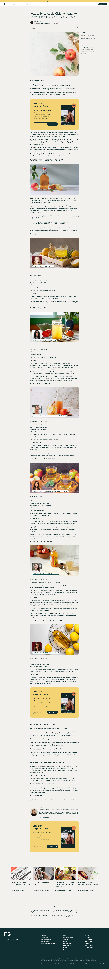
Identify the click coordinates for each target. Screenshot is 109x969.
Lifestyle (76, 915)
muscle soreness (34, 523)
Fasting (45, 915)
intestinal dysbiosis (55, 615)
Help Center (42, 963)
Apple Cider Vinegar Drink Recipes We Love (89, 38)
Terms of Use (57, 963)
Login (30, 4)
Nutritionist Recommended (44, 23)
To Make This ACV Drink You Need (87, 49)
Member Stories (88, 941)
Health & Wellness (75, 910)
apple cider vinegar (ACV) (44, 134)
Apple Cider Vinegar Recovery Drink (87, 47)
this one (44, 147)
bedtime (54, 139)
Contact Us (87, 937)
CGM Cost (65, 941)
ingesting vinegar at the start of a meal (54, 600)
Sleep (74, 913)
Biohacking (63, 915)
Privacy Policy (72, 963)
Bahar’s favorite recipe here (49, 357)
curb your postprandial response (65, 527)
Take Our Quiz (102, 4)
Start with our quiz (48, 799)
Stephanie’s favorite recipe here (50, 439)
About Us (87, 935)
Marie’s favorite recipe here (48, 290)
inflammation (68, 534)
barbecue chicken (52, 218)
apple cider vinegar (38, 141)
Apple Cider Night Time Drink (86, 45)
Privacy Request (102, 963)
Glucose (35, 913)
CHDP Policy (87, 963)
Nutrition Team (73, 230)
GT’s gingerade (56, 582)
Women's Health (49, 910)
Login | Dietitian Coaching (68, 937)
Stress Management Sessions (47, 939)
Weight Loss (68, 913)
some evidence (40, 372)
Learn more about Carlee (44, 817)
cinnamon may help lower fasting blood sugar (56, 452)
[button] (14, 4)
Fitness (41, 910)
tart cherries (42, 529)
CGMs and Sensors (44, 913)
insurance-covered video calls (46, 778)
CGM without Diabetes (67, 943)
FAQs (64, 949)
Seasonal (43, 918)
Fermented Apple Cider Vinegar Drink (87, 51)
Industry (59, 918)
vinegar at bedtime (61, 447)
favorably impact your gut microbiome (39, 610)
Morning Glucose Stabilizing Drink (87, 40)
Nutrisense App (66, 947)
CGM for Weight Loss (67, 945)
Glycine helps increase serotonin (43, 453)
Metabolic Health (51, 918)
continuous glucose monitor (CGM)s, (47, 789)
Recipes (57, 910)
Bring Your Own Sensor (45, 941)
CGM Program (43, 935)
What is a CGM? (66, 939)
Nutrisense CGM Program (41, 787)
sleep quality (59, 523)
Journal (26, 4)
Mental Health (65, 910)
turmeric (48, 534)
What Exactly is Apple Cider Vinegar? (87, 35)
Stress (70, 915)
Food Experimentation (36, 915)
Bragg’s (64, 585)
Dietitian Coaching (44, 937)
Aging (57, 915)
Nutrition (36, 910)
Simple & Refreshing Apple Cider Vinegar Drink (89, 53)
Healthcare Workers (89, 947)
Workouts (51, 915)
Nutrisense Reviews (89, 943)
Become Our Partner (89, 945)
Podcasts (66, 918)
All (30, 910)
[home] (6, 4)
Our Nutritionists (88, 939)
